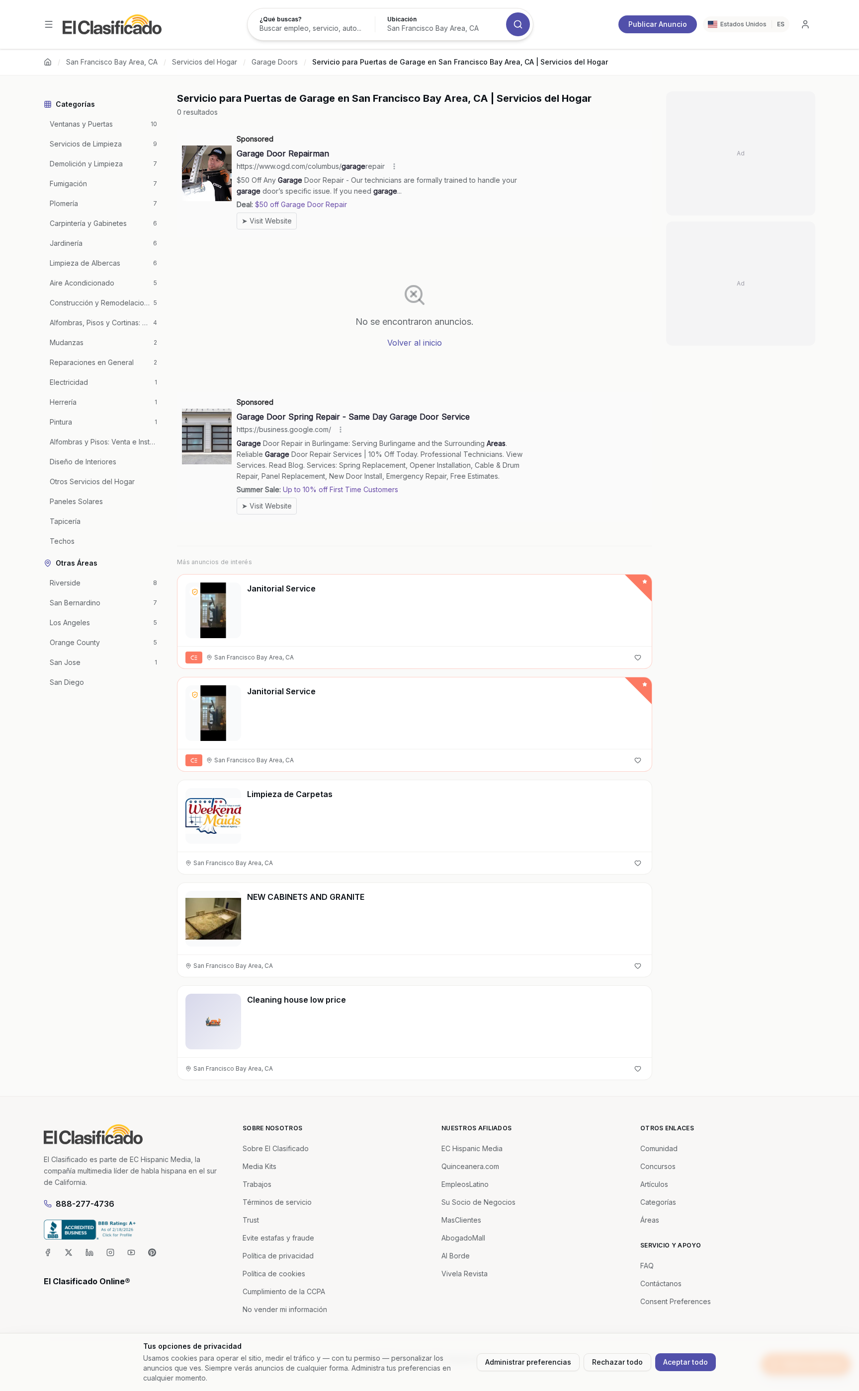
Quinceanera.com (470, 1166)
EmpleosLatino (465, 1184)
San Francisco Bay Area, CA (112, 62)
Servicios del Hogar (204, 62)
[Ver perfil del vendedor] (194, 591)
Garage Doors (275, 62)
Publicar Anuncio (657, 24)
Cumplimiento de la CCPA (284, 1291)
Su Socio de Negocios (478, 1202)
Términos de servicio (277, 1202)
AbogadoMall (463, 1238)
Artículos (654, 1184)
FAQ (647, 1265)
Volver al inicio (414, 343)
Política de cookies (274, 1273)
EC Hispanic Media (472, 1148)
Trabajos (257, 1184)
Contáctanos (661, 1283)
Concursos (658, 1166)
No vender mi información (285, 1309)
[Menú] (49, 24)
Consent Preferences (675, 1301)
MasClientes (461, 1220)
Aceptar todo (685, 1362)
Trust (251, 1220)
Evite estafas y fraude (278, 1238)
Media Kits (259, 1166)
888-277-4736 (85, 1204)
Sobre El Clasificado (276, 1148)
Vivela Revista (464, 1273)
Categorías (658, 1202)
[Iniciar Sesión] (805, 24)
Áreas (649, 1220)
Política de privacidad (278, 1255)
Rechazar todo (617, 1362)
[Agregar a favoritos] (638, 657)
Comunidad (659, 1148)
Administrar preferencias (528, 1362)
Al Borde (455, 1255)
